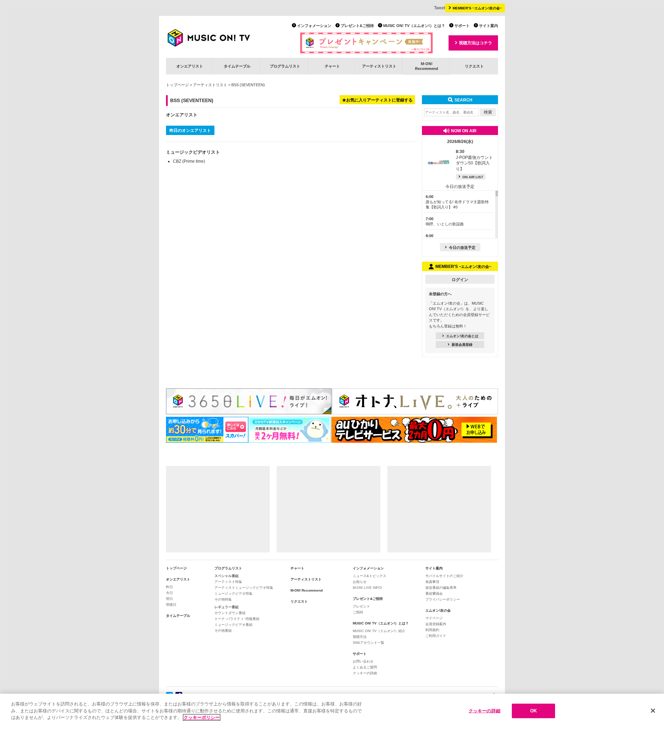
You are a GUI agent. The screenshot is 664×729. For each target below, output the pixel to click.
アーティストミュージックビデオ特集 (243, 588)
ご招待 (358, 612)
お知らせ (360, 582)
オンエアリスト (189, 66)
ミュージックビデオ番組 (233, 625)
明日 (169, 599)
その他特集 (223, 599)
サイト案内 (488, 26)
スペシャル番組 (226, 576)
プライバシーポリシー (442, 599)
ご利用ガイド (435, 636)
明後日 (171, 604)
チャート (332, 66)
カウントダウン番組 (230, 613)
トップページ (177, 85)
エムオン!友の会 (438, 610)
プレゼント (361, 606)
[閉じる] (653, 710)
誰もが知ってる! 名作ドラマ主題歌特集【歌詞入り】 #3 (457, 202)
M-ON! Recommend (306, 590)
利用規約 (432, 630)
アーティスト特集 (228, 582)
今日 (169, 593)
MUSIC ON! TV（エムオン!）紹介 (379, 631)
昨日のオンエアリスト (190, 130)
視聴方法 (360, 637)
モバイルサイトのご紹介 (444, 576)
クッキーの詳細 (365, 673)
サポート (462, 26)
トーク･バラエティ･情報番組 (236, 619)
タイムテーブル (237, 66)
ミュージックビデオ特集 (233, 593)
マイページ (434, 618)
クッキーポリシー (202, 717)
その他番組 (223, 630)
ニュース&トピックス (369, 576)
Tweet (439, 8)
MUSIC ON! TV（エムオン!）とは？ (414, 26)
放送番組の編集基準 (440, 588)
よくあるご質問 (365, 667)
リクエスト (474, 66)
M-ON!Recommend (426, 66)
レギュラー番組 (226, 607)
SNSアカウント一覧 (368, 643)
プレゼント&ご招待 (357, 26)
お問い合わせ (363, 661)
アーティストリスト (379, 66)
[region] (332, 711)
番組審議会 (434, 593)
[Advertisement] (218, 509)
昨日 (169, 587)
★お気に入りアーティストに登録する (377, 100)
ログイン (460, 279)
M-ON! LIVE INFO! (367, 588)
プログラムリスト (285, 66)
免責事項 (432, 582)
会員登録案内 (435, 624)
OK (533, 710)
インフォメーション (314, 26)
